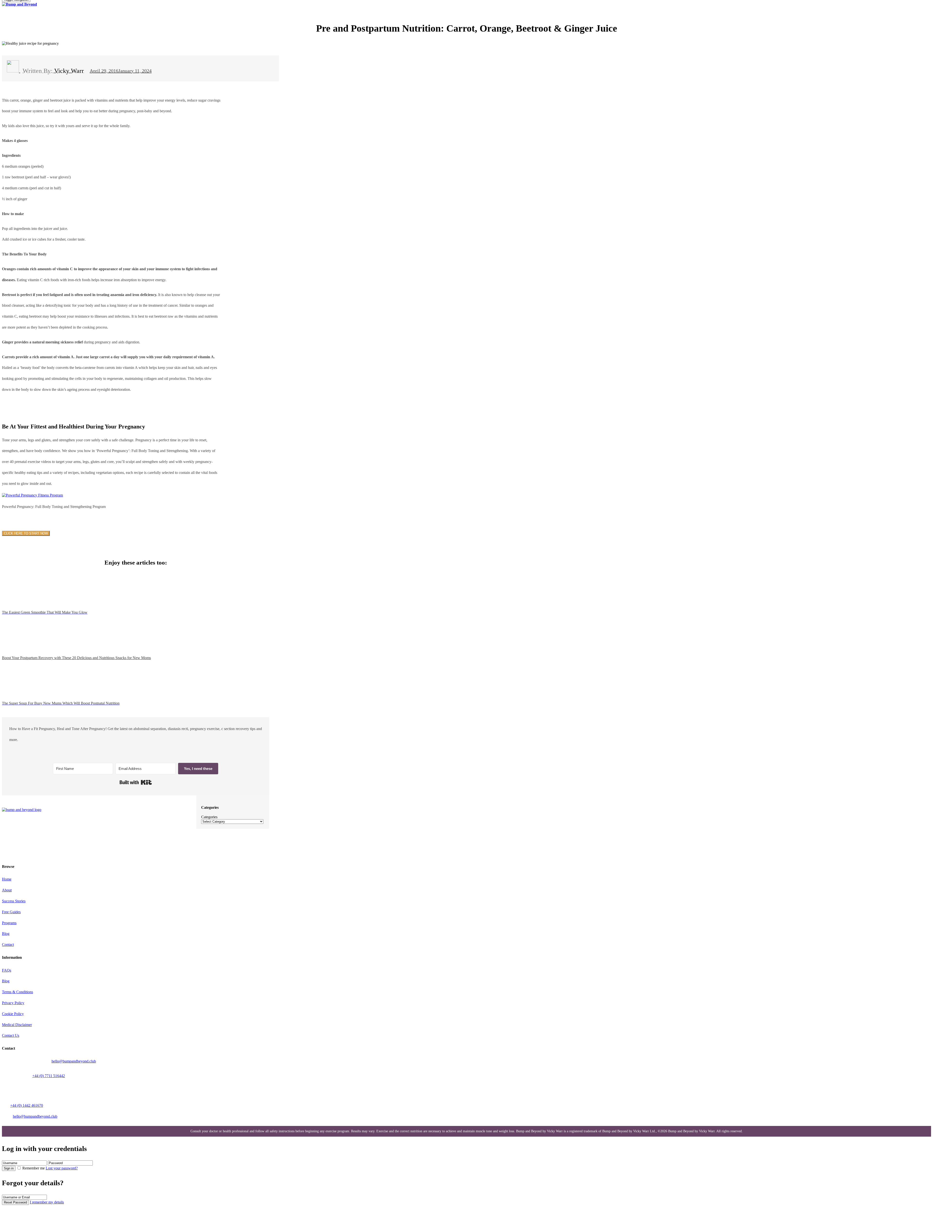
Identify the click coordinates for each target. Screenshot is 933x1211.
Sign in (9, 1168)
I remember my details (47, 1202)
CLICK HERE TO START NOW (26, 533)
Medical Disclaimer (17, 1025)
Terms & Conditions (17, 992)
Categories (209, 817)
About (7, 890)
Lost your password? (62, 1168)
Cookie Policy (13, 1014)
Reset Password (15, 1202)
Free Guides (11, 912)
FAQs (6, 970)
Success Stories (14, 901)
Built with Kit (136, 782)
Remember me (33, 1168)
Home (6, 879)
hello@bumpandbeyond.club (74, 1061)
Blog (5, 934)
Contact (8, 944)
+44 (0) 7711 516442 (48, 1076)
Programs (9, 923)
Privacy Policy (13, 1003)
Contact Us (10, 1035)
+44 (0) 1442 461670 (26, 1105)
